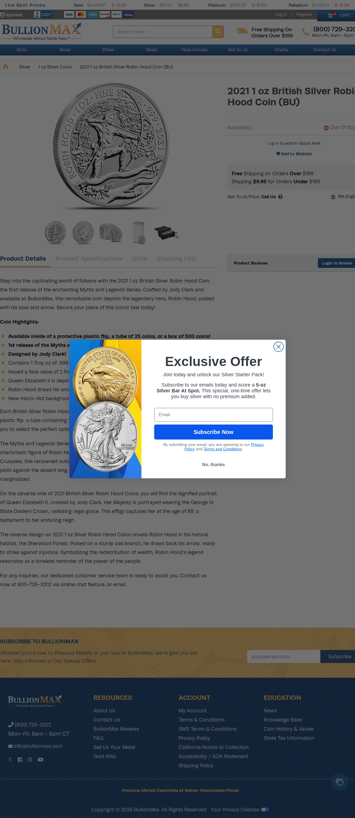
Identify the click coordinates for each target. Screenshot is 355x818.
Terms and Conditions (223, 449)
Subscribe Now (214, 432)
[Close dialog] (278, 347)
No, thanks (213, 464)
